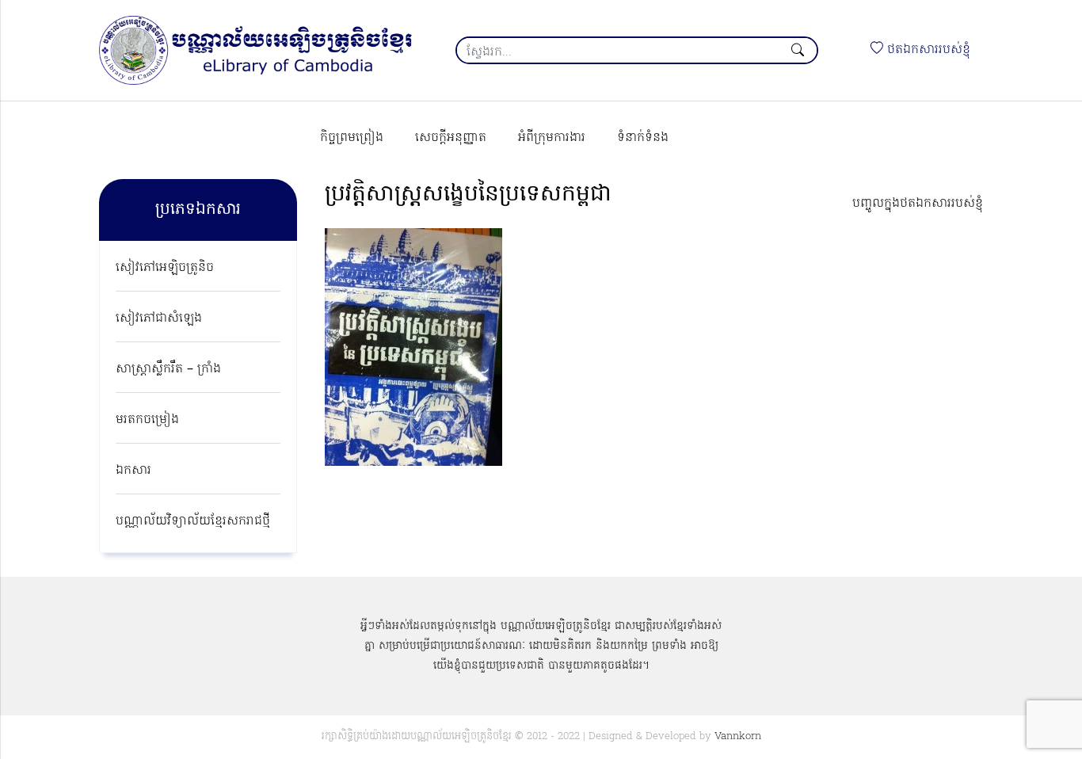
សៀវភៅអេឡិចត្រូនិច (165, 267)
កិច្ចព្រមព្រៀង (351, 137)
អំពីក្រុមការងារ (551, 137)
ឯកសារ (133, 470)
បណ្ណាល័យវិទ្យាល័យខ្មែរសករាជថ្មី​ (193, 521)
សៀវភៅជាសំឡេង (159, 318)
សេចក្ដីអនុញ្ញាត (450, 137)
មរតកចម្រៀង (147, 419)
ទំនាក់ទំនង (643, 137)
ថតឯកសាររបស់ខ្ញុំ (926, 49)
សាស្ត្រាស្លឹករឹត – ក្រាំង (168, 369)
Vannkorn (737, 736)
